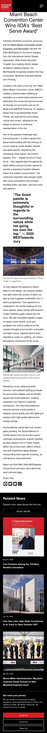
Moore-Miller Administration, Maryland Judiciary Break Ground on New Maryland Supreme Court (23, 681)
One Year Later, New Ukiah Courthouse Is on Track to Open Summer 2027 (23, 623)
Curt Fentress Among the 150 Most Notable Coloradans (21, 566)
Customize (23, 722)
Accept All (24, 715)
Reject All (23, 728)
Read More (23, 511)
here (19, 472)
